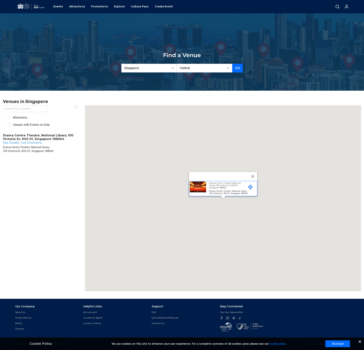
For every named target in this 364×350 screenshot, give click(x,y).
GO (237, 68)
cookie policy (277, 343)
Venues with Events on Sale (31, 125)
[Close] (252, 176)
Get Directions (31, 142)
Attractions (19, 117)
